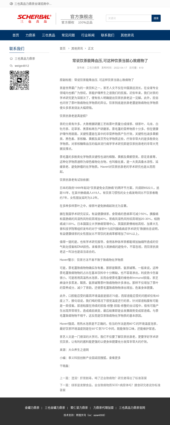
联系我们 (107, 35)
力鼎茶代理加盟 (103, 407)
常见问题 (68, 35)
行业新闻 (88, 35)
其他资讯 (127, 35)
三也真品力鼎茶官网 (132, 407)
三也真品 (48, 35)
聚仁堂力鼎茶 (79, 407)
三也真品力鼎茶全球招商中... (33, 3)
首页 (15, 35)
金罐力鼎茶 (32, 407)
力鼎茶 (30, 35)
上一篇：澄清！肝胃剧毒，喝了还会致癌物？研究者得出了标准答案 (103, 378)
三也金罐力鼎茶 (55, 407)
